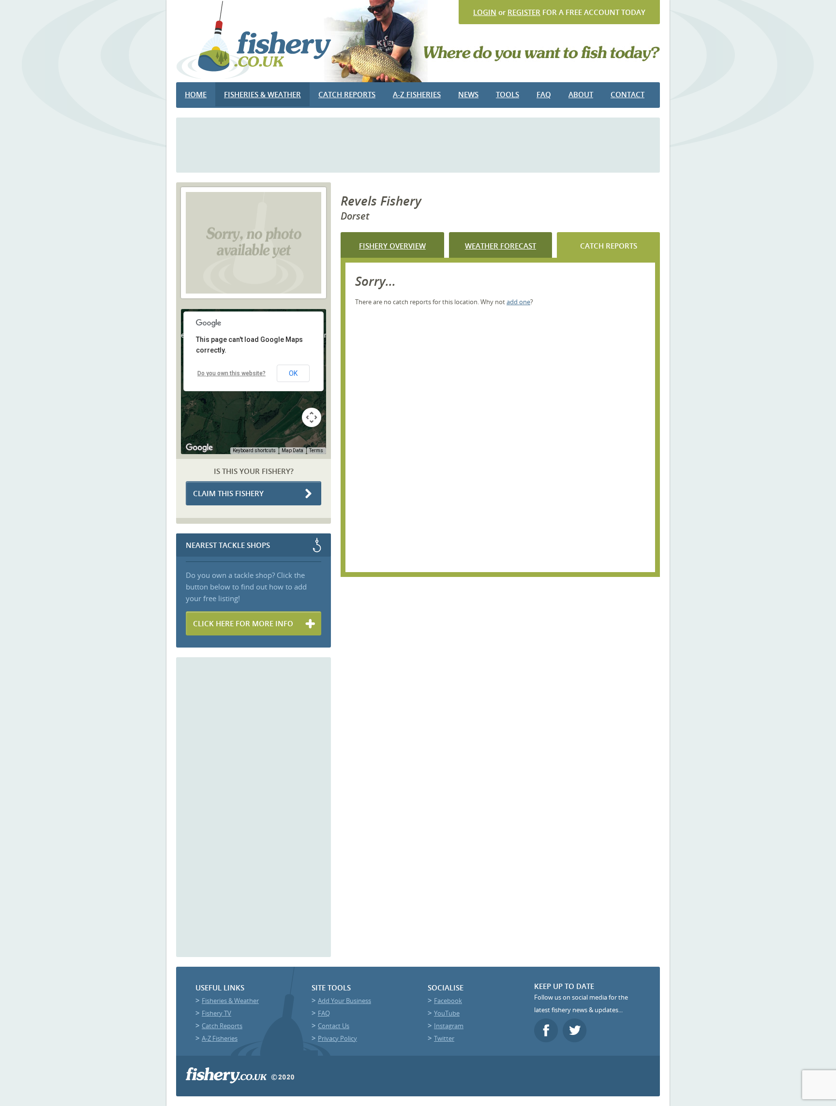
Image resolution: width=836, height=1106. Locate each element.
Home (196, 94)
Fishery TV (216, 1013)
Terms (316, 450)
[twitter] (576, 1040)
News (468, 94)
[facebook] (547, 1040)
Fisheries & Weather (262, 94)
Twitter (444, 1038)
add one (518, 301)
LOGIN (484, 12)
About (580, 94)
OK (293, 373)
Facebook (448, 1000)
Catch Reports (346, 94)
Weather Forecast (500, 246)
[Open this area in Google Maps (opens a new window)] (199, 448)
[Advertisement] (418, 144)
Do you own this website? (231, 373)
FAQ (544, 94)
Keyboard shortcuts (254, 450)
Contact (627, 94)
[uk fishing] (254, 78)
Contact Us (333, 1025)
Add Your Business (344, 1000)
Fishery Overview (392, 246)
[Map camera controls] (311, 417)
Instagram (448, 1025)
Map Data (292, 450)
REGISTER (524, 12)
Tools (507, 94)
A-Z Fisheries (417, 94)
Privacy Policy (337, 1038)
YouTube (447, 1013)
